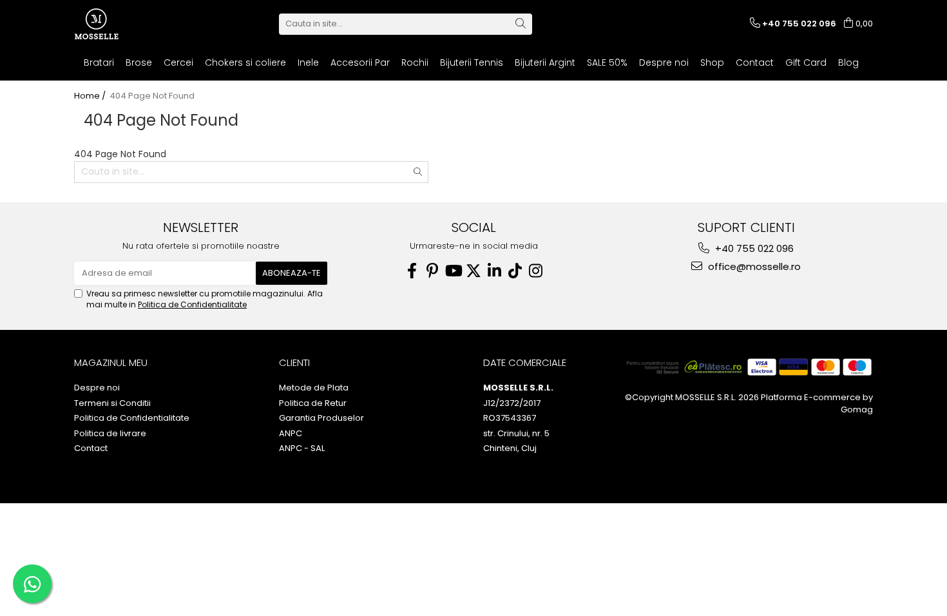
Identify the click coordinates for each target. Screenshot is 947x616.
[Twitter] (473, 271)
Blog (848, 62)
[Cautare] (520, 24)
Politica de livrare (110, 433)
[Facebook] (411, 271)
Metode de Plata (314, 388)
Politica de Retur (313, 403)
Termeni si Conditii (112, 403)
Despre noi (664, 62)
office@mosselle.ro (753, 266)
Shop (712, 62)
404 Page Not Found (152, 96)
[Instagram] (535, 271)
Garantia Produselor (321, 418)
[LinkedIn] (494, 271)
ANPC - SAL (302, 448)
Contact (755, 62)
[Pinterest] (432, 271)
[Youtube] (453, 271)
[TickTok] (514, 271)
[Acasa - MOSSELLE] (138, 24)
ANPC (290, 433)
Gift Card (806, 62)
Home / (91, 96)
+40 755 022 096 (753, 248)
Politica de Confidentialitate (192, 304)
